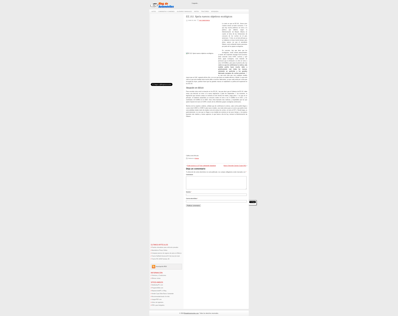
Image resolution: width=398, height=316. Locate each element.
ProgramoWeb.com (157, 288)
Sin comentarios (204, 20)
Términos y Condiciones (159, 275)
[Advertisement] (203, 37)
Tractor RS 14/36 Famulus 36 (160, 259)
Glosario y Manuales (184, 11)
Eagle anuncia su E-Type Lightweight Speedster (201, 165)
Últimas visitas (156, 278)
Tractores (205, 11)
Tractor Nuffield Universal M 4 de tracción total (166, 256)
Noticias (197, 158)
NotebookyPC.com (157, 285)
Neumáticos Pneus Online (159, 250)
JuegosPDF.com (157, 299)
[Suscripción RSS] (154, 266)
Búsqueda (214, 11)
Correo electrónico (192, 198)
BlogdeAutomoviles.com (191, 313)
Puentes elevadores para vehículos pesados (165, 247)
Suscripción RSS (161, 266)
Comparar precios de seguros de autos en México (166, 253)
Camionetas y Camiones (166, 11)
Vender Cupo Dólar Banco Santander (163, 293)
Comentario (189, 174)
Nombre (189, 192)
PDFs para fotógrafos (158, 305)
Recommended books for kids (161, 296)
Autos (154, 11)
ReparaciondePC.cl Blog (159, 290)
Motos (196, 11)
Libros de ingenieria (157, 302)
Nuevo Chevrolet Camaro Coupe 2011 (235, 165)
